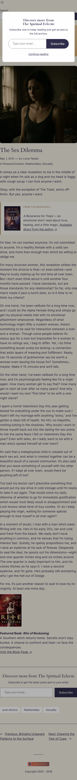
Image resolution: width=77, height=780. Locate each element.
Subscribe (57, 43)
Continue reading (38, 54)
